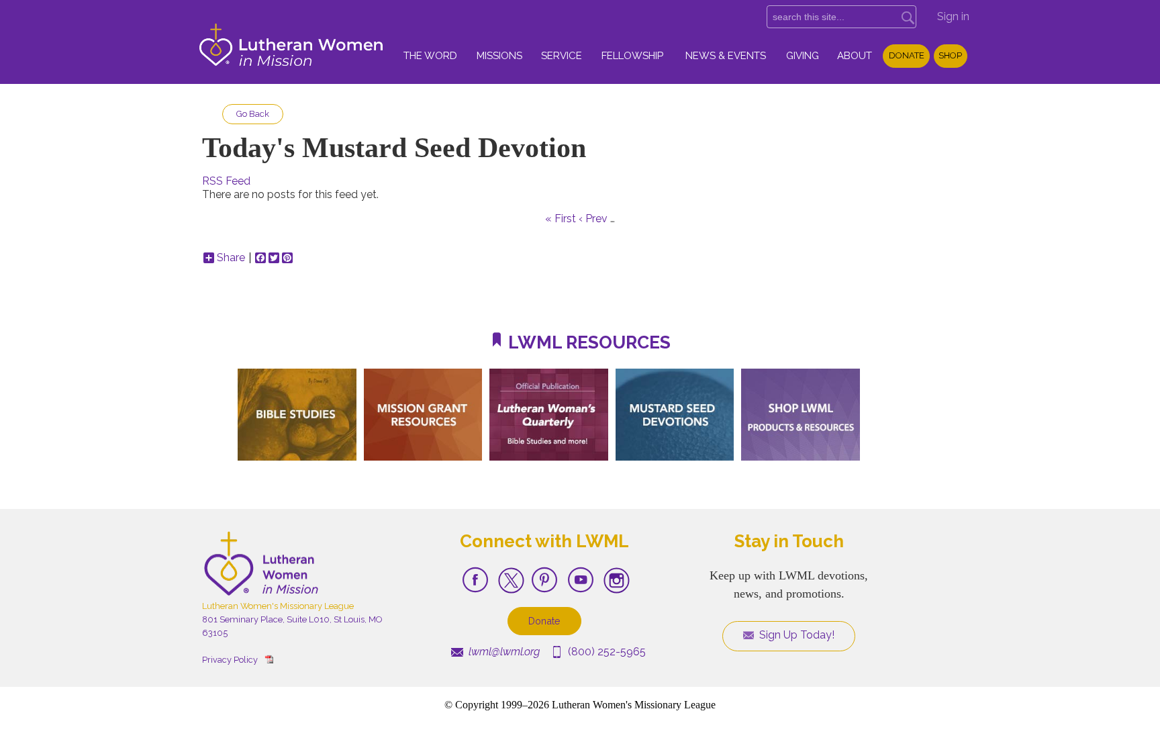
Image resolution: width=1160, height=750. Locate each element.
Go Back (252, 114)
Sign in (953, 16)
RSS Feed (226, 181)
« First (560, 218)
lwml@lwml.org (503, 651)
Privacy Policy (230, 660)
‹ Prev (593, 218)
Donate (906, 55)
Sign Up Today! (795, 634)
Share (231, 257)
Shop (950, 55)
